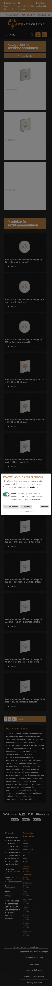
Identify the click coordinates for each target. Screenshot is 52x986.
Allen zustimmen (11, 507)
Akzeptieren (26, 507)
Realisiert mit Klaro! (26, 512)
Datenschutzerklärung (29, 487)
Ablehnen (44, 506)
